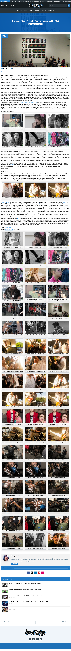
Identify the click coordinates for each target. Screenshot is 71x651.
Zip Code (27, 317)
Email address (28, 328)
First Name (27, 322)
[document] (35, 325)
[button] (46, 311)
